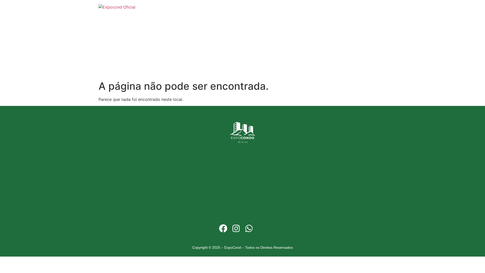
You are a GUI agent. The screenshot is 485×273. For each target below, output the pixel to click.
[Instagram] (236, 228)
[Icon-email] (262, 228)
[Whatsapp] (249, 228)
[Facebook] (223, 228)
